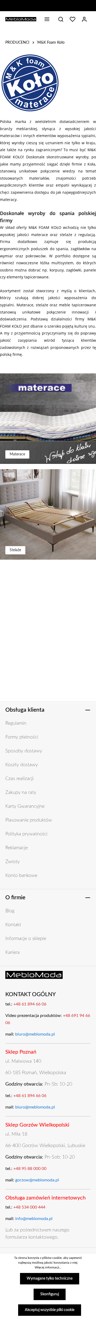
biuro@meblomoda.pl (35, 1034)
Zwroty (12, 861)
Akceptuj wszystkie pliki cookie (49, 1310)
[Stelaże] (48, 514)
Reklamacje (16, 848)
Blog (9, 911)
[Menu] (47, 19)
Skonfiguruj (49, 1294)
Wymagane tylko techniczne (50, 1278)
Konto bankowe (21, 875)
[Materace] (48, 418)
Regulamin (15, 723)
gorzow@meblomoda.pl (37, 1180)
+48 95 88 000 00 (29, 1169)
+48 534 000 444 (29, 1207)
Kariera (12, 952)
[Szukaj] (60, 19)
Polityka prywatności (26, 834)
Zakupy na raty (20, 792)
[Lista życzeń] (72, 19)
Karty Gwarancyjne (25, 806)
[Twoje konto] (84, 19)
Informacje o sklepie (25, 938)
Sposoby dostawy (23, 751)
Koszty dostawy (21, 764)
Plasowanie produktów (28, 820)
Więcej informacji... (48, 1267)
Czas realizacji (19, 778)
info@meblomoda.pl (34, 1219)
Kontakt (13, 924)
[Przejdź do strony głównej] (20, 19)
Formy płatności (21, 737)
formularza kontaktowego (31, 1237)
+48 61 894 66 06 (29, 1004)
